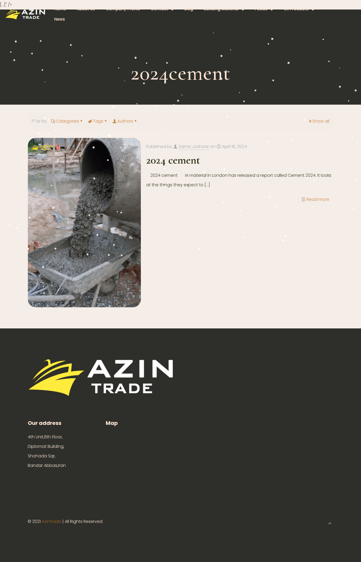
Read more (318, 199)
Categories (67, 121)
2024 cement (173, 160)
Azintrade (52, 521)
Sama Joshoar (194, 146)
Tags (98, 121)
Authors (125, 121)
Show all (320, 121)
